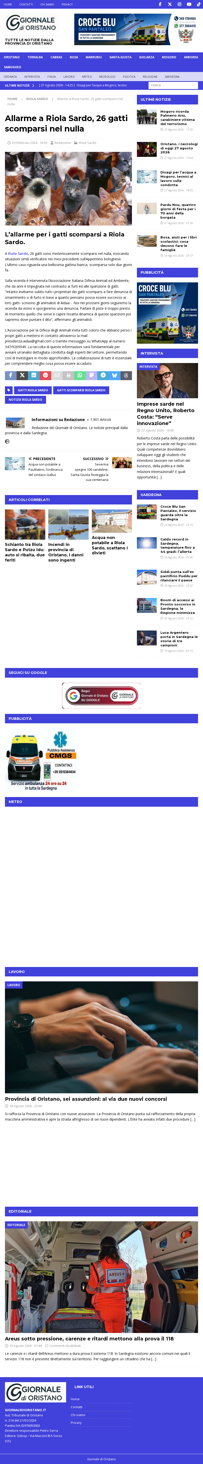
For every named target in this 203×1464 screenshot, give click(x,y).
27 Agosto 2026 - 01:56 (178, 223)
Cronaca (10, 76)
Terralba (35, 57)
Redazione (62, 142)
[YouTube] (189, 4)
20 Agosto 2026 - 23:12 (178, 618)
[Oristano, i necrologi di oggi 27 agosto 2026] (147, 149)
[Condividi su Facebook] (11, 375)
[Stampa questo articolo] (68, 375)
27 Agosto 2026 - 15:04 (178, 158)
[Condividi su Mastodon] (92, 375)
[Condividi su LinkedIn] (34, 375)
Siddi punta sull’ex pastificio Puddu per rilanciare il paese (179, 576)
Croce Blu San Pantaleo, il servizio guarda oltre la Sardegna (178, 512)
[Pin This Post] (45, 375)
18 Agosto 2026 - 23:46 (25, 1106)
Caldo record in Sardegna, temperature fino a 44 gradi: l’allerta (177, 545)
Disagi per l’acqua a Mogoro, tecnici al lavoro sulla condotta (178, 178)
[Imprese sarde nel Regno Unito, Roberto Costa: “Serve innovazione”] (167, 381)
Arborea (191, 57)
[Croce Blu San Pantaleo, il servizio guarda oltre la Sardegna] (147, 511)
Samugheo (12, 67)
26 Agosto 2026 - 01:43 (178, 557)
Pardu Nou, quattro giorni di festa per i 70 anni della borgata (178, 211)
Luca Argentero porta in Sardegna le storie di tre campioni (179, 639)
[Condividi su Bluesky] (115, 375)
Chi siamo (47, 4)
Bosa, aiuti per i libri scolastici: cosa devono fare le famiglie (178, 243)
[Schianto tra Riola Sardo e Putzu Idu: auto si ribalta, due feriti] (25, 524)
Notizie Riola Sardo (25, 400)
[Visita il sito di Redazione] (7, 441)
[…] (159, 477)
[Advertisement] (101, 927)
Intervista (32, 76)
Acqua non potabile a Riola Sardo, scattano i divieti (110, 545)
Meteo (87, 76)
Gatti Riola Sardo (33, 390)
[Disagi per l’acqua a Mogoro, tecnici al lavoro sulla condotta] (147, 176)
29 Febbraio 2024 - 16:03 (29, 142)
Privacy (67, 4)
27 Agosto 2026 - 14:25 (178, 190)
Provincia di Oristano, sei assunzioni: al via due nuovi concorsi (86, 1099)
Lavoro (69, 76)
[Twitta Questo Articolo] (22, 375)
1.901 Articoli (100, 419)
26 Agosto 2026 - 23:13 (178, 525)
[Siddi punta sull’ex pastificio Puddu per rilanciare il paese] (147, 577)
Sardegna (172, 76)
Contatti (26, 4)
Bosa (74, 57)
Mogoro (169, 57)
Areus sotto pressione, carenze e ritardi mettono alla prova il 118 (89, 1339)
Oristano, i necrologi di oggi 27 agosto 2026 (179, 148)
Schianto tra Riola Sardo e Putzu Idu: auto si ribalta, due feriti (25, 552)
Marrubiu (94, 57)
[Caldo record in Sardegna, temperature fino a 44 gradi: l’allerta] (147, 543)
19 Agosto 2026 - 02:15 (178, 651)
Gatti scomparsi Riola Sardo (81, 390)
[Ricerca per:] (173, 85)
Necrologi (107, 76)
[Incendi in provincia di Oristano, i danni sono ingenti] (68, 524)
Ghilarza (146, 57)
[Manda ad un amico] (57, 375)
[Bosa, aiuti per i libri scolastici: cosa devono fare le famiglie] (147, 241)
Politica (129, 76)
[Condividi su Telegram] (103, 375)
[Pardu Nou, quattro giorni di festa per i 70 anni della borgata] (147, 208)
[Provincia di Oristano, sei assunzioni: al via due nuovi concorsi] (101, 1037)
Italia (51, 76)
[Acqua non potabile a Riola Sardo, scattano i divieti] (112, 521)
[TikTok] (198, 4)
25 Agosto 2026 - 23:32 (178, 585)
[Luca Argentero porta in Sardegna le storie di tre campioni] (147, 638)
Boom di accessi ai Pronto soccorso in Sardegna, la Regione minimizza (177, 606)
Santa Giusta (120, 57)
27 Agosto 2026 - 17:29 (178, 129)
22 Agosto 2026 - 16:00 (157, 430)
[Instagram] (179, 4)
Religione (150, 76)
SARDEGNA (151, 495)
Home (8, 4)
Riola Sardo (87, 142)
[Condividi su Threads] (126, 375)
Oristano (12, 57)
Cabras (56, 57)
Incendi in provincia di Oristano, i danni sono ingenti (65, 552)
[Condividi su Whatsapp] (80, 375)
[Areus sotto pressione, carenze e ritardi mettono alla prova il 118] (101, 1277)
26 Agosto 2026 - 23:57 (178, 255)
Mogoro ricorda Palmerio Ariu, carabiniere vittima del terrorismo (177, 117)
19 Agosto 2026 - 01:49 (25, 1345)
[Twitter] (169, 4)
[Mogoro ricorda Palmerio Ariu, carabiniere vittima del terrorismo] (147, 116)
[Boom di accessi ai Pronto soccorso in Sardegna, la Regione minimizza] (147, 605)
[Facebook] (160, 4)
